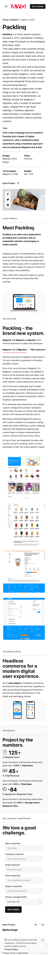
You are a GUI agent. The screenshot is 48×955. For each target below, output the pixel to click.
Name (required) (12, 843)
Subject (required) (13, 886)
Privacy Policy (9, 953)
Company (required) (14, 854)
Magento (14, 19)
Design (6, 19)
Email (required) (12, 865)
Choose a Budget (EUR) (15, 897)
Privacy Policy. (11, 949)
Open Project (9, 183)
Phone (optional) (12, 875)
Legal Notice (22, 953)
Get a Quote (37, 6)
